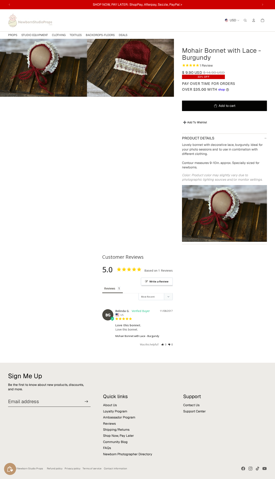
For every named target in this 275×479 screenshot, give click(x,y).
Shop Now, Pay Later (118, 436)
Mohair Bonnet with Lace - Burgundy (137, 336)
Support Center (194, 411)
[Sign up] (86, 402)
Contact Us (191, 405)
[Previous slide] (9, 4)
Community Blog (115, 442)
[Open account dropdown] (253, 20)
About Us (110, 405)
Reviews (109, 423)
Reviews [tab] (109, 288)
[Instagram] (250, 468)
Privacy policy (72, 468)
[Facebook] (243, 468)
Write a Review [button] (159, 281)
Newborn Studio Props (30, 468)
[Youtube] (264, 468)
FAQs (107, 448)
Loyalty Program (115, 411)
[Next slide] (262, 4)
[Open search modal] (245, 20)
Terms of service (92, 468)
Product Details (198, 138)
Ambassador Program (119, 417)
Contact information (115, 468)
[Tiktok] (257, 468)
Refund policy (54, 468)
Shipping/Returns (116, 429)
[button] (163, 344)
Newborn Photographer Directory (127, 454)
